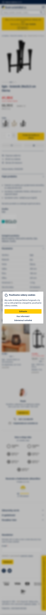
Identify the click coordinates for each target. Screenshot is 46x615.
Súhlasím (23, 311)
